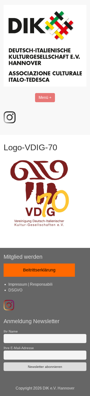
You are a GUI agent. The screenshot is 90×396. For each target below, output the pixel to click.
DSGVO (15, 290)
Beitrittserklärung (39, 270)
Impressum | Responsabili (30, 284)
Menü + (45, 97)
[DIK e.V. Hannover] (45, 85)
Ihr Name (11, 331)
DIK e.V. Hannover (58, 388)
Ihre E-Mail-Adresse (19, 348)
